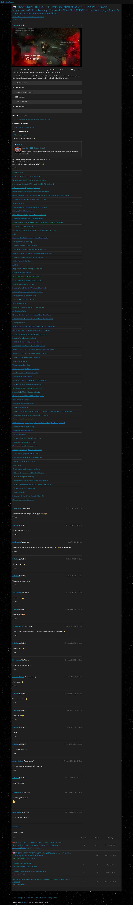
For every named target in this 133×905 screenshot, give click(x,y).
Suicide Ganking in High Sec (21, 261)
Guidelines (30, 898)
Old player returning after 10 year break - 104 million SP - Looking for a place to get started (40, 195)
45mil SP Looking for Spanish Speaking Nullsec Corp (29, 249)
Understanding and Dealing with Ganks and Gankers (28, 346)
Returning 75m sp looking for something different (27, 292)
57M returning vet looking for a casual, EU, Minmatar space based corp (34, 230)
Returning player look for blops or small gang (26, 357)
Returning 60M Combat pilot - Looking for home (27, 218)
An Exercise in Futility (19, 311)
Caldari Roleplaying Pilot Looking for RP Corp (27, 457)
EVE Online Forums (7, 2)
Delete (14, 234)
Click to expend (19, 87)
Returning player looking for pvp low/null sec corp (30, 871)
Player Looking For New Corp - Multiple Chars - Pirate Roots (31, 315)
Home (14, 898)
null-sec (34, 866)
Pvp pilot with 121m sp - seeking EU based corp (27, 269)
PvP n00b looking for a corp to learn (23, 461)
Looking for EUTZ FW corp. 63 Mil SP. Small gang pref (30, 207)
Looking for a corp (18, 203)
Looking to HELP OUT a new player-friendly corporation (30, 238)
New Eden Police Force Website (24, 127)
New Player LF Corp (19, 434)
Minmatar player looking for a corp (23, 500)
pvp (24, 19)
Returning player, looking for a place (23, 442)
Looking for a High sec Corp (21, 303)
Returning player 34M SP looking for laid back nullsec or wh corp (32, 319)
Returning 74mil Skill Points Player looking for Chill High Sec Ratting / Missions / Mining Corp (42, 411)
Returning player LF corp (20, 407)
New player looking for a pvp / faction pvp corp (27, 384)
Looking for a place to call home (22, 376)
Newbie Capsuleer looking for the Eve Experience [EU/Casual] (32, 484)
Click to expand (19, 97)
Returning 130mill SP (19, 492)
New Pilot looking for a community (23, 477)
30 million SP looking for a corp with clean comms (28, 307)
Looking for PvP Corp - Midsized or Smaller (26, 392)
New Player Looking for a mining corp (24, 296)
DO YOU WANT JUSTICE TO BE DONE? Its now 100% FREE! (33, 349)
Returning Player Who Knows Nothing (24, 245)
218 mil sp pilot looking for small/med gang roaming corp (30, 334)
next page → (16, 827)
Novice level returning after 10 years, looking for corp (29, 199)
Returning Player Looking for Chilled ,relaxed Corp (28, 257)
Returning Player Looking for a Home (24, 338)
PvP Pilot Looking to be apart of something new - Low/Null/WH (32, 253)
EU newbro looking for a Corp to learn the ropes (27, 280)
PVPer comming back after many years (24, 446)
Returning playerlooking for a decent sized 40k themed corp (30, 415)
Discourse (23, 902)
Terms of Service (40, 898)
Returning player (17, 172)
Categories (21, 898)
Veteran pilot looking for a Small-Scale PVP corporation (29, 380)
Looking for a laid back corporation (23, 403)
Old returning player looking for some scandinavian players (30, 191)
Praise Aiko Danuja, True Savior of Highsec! (26, 276)
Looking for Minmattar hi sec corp (23, 284)
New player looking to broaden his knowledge (26, 438)
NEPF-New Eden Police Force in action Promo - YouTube (32, 119)
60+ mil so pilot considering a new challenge (26, 469)
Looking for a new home (20, 361)
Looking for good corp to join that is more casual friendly (30, 480)
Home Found (16, 465)
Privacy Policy (52, 898)
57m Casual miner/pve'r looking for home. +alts (27, 388)
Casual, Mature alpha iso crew (21, 272)
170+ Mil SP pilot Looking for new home (25, 373)
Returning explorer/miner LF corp (22, 430)
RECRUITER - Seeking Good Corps (24, 299)
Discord (19, 144)
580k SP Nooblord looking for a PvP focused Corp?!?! (29, 215)
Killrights (15, 265)
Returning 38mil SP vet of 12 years (23, 211)
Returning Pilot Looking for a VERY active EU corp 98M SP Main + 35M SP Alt (37, 222)
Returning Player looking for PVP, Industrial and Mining (29, 288)
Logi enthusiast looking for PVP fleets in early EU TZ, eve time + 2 (33, 184)
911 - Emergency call (20, 135)
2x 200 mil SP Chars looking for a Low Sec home (27, 342)
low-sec (14, 19)
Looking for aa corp (18, 323)
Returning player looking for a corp (23, 426)
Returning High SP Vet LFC (22, 863)
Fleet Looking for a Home (20, 399)
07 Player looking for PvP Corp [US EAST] (26, 176)
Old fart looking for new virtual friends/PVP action (28, 473)
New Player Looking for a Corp (22, 242)
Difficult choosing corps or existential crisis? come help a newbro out (33, 326)
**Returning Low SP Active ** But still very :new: (28, 396)
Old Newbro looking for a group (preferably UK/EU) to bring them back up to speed (38, 423)
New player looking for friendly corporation (25, 369)
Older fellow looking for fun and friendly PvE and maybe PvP (31, 330)
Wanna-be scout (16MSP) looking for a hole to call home (30, 180)
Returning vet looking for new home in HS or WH (28, 496)
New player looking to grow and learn (24, 488)
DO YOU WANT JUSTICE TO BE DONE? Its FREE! (29, 353)
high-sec (19, 19)
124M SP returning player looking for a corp (26, 188)
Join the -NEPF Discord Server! (33, 148)
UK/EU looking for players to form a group (25, 453)
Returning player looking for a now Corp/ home (27, 450)
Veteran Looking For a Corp (21, 365)
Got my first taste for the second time (23, 419)
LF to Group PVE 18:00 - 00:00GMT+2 (24, 226)
